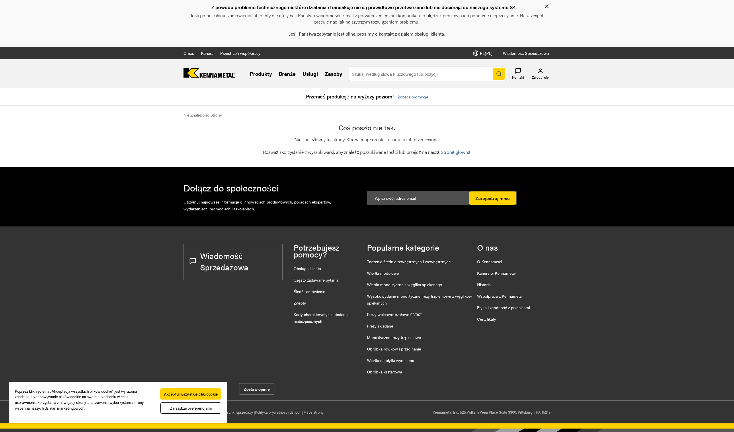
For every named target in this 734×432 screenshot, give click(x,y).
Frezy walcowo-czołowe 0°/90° (394, 314)
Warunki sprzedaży (238, 412)
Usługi (310, 73)
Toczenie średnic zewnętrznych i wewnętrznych (409, 261)
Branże (287, 73)
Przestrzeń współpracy (240, 53)
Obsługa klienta (307, 268)
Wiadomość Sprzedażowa (526, 53)
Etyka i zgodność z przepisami (503, 307)
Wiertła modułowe (383, 273)
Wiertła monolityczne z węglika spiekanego (404, 284)
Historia (484, 284)
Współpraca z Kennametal (499, 296)
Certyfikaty (486, 319)
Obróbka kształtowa (384, 372)
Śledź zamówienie (309, 291)
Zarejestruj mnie (492, 198)
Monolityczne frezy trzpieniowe (394, 337)
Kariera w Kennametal (496, 273)
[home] (209, 76)
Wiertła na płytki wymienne (390, 360)
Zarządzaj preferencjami (191, 408)
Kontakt (518, 77)
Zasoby (333, 73)
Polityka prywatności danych (278, 412)
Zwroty (300, 303)
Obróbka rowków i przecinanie (394, 349)
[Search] (499, 74)
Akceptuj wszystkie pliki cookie (191, 394)
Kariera (207, 53)
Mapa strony (313, 412)
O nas (189, 53)
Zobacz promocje (413, 97)
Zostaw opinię (257, 389)
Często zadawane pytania (316, 280)
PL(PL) (486, 53)
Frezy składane (380, 326)
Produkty (261, 73)
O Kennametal (489, 261)
